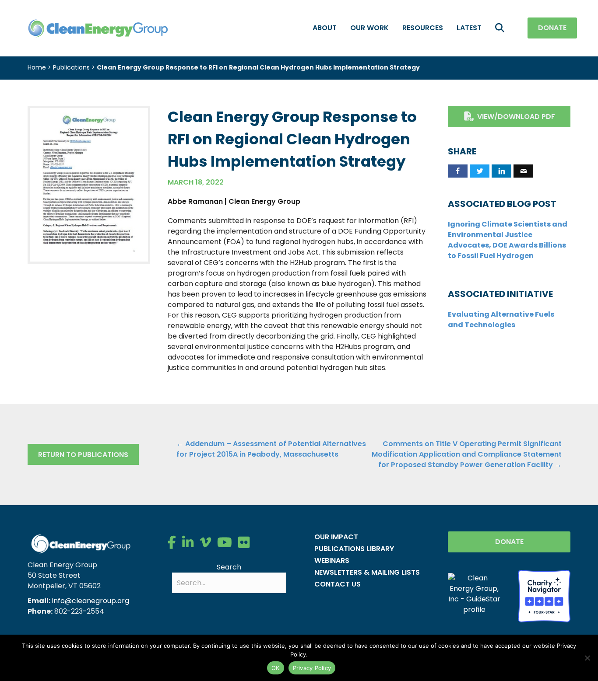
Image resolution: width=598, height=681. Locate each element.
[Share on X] (479, 171)
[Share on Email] (523, 171)
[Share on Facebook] (458, 171)
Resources (422, 28)
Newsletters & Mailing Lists (367, 572)
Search (229, 567)
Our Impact (336, 537)
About (325, 28)
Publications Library (354, 549)
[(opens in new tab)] (89, 184)
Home (37, 67)
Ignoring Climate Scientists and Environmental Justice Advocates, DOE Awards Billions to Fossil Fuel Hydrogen (507, 240)
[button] (501, 28)
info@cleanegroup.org (90, 601)
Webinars (331, 560)
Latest (469, 28)
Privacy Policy (312, 667)
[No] (587, 657)
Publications (71, 67)
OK (275, 667)
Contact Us (337, 584)
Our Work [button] (369, 28)
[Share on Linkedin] (501, 171)
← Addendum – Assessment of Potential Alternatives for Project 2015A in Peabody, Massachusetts (271, 449)
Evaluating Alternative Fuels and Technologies (501, 319)
